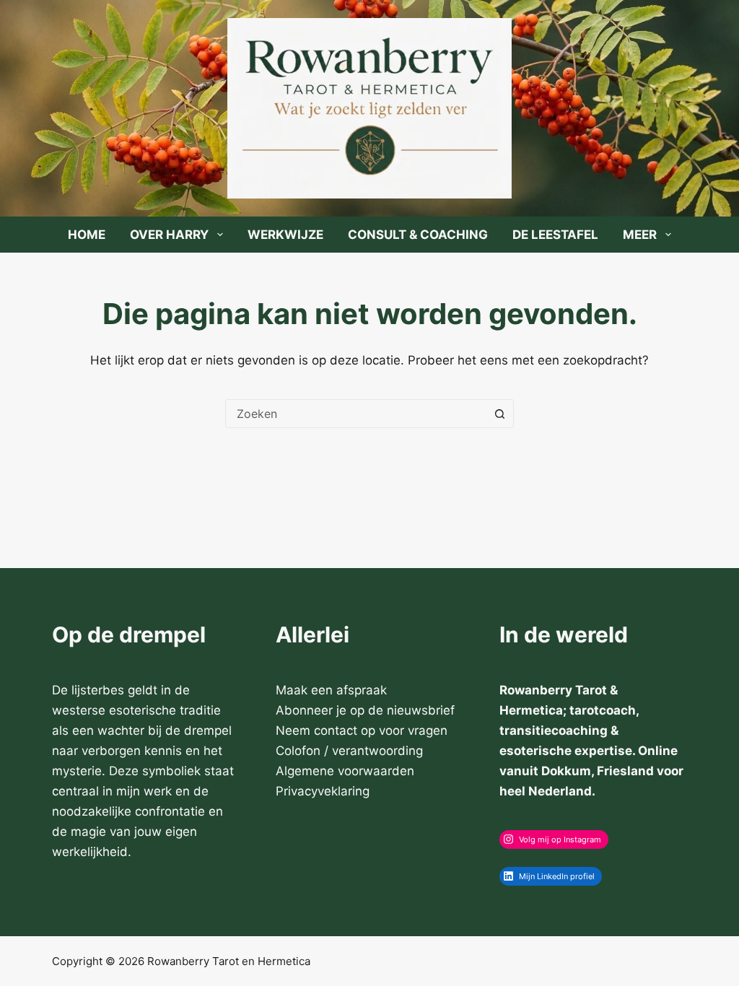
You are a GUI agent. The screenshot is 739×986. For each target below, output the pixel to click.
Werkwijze (285, 234)
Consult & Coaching (418, 234)
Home (86, 234)
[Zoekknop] (499, 413)
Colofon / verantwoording (349, 750)
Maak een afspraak (331, 690)
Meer (640, 234)
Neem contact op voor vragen (361, 730)
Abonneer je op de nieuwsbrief (365, 710)
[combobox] (356, 413)
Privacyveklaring (323, 791)
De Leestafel (555, 234)
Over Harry (169, 234)
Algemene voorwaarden (345, 771)
